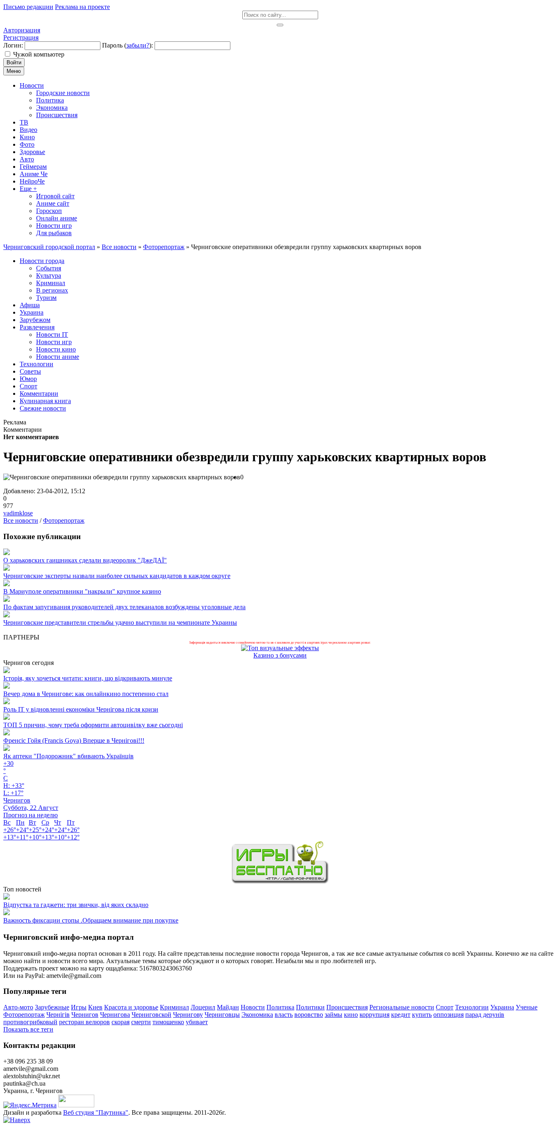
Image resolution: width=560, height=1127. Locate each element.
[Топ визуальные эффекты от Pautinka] (280, 647)
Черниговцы (222, 1014)
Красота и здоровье (131, 1007)
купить (422, 1014)
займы (333, 1014)
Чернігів (58, 1014)
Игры (79, 1007)
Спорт (444, 1007)
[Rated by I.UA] (76, 1105)
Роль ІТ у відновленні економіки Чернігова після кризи (80, 709)
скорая (121, 1021)
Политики (310, 1007)
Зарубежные (52, 1007)
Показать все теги (28, 1029)
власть (284, 1014)
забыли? (137, 45)
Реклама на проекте (82, 6)
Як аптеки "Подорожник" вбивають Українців (68, 756)
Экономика (257, 1014)
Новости (253, 1007)
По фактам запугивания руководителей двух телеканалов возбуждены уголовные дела (124, 606)
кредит (400, 1014)
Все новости (20, 520)
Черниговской (151, 1014)
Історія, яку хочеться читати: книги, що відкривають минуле (87, 678)
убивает (197, 1021)
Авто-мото (18, 1007)
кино (351, 1014)
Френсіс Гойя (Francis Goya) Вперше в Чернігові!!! (73, 740)
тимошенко (168, 1021)
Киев (95, 1007)
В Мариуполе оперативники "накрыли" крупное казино (82, 591)
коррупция (374, 1014)
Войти (14, 62)
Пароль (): (127, 45)
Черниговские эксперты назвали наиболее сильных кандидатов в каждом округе (116, 575)
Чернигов (84, 1014)
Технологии (472, 1007)
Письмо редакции (28, 6)
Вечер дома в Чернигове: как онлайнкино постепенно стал (85, 693)
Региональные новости (401, 1007)
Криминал (174, 1007)
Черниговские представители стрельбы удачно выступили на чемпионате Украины (120, 622)
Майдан (228, 1007)
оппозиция (448, 1014)
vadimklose (18, 513)
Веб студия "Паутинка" (95, 1112)
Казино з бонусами (280, 655)
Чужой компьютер (38, 54)
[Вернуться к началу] (16, 1119)
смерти (141, 1021)
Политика (280, 1007)
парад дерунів (484, 1014)
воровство (308, 1014)
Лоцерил (203, 1007)
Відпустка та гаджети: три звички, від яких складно (75, 904)
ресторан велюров (84, 1021)
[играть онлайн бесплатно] (280, 881)
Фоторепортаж (63, 520)
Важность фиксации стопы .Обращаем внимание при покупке (90, 920)
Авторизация (21, 30)
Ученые (526, 1007)
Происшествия (347, 1007)
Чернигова (115, 1014)
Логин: (13, 45)
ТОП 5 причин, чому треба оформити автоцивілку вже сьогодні (93, 724)
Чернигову (188, 1014)
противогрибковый (30, 1021)
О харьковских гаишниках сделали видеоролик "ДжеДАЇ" (85, 560)
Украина (502, 1007)
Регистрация (21, 37)
